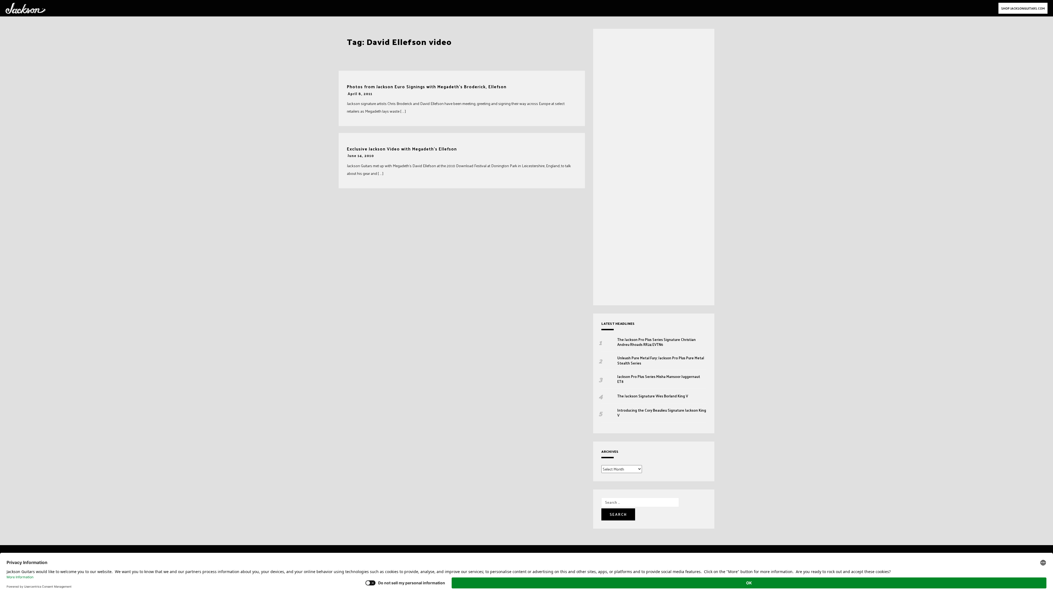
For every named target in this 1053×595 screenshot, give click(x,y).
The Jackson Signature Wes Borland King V (652, 396)
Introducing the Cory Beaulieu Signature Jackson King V (661, 413)
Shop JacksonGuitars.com (1023, 8)
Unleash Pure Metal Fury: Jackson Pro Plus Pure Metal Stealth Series (660, 360)
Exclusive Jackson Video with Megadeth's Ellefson (402, 149)
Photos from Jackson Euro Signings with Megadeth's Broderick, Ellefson (426, 86)
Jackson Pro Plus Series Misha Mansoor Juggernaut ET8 (658, 379)
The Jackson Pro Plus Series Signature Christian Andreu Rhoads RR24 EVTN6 (656, 342)
